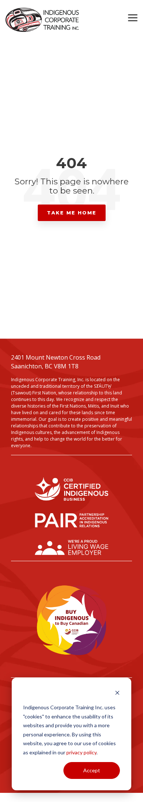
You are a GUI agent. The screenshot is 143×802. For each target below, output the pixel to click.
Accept (91, 770)
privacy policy (81, 752)
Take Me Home (71, 213)
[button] (133, 17)
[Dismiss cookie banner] (117, 693)
